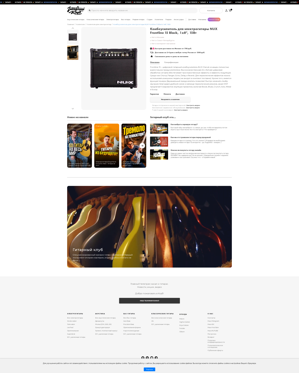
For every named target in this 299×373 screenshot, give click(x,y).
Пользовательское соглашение (215, 346)
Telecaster (71, 324)
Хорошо (149, 369)
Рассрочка (212, 334)
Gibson (182, 332)
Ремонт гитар (214, 19)
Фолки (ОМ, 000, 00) (103, 324)
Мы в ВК (211, 324)
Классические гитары (95, 19)
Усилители (159, 19)
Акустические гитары (75, 19)
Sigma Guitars (184, 322)
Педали (168, 19)
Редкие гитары (138, 19)
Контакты (211, 318)
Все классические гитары (161, 318)
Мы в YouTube (213, 327)
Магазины (202, 19)
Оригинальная (73, 331)
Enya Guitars (184, 325)
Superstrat (71, 334)
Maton (181, 319)
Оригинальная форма (132, 327)
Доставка (192, 19)
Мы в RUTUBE (213, 331)
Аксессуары (179, 19)
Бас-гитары (125, 19)
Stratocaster (72, 321)
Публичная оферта (215, 350)
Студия (149, 19)
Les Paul (70, 327)
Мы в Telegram (213, 321)
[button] (72, 28)
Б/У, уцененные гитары (76, 337)
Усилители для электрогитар (99, 24)
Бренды (183, 314)
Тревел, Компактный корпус (106, 331)
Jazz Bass (126, 321)
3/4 (152, 321)
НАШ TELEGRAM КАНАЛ (149, 301)
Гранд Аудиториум (102, 327)
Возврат (211, 337)
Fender (182, 328)
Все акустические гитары (105, 318)
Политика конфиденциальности (216, 341)
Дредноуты (99, 321)
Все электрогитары (75, 318)
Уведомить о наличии (170, 99)
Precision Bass (128, 324)
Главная (70, 24)
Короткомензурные (131, 331)
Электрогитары (112, 19)
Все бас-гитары (129, 318)
